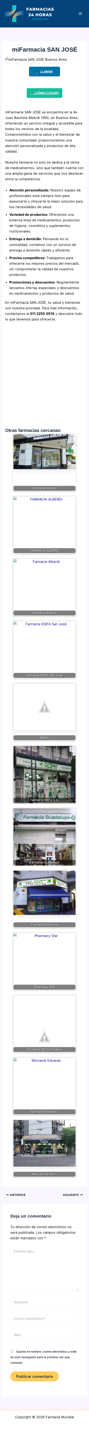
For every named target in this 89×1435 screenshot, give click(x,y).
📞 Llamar (44, 71)
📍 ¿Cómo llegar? (44, 93)
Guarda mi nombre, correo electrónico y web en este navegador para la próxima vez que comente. (43, 1357)
